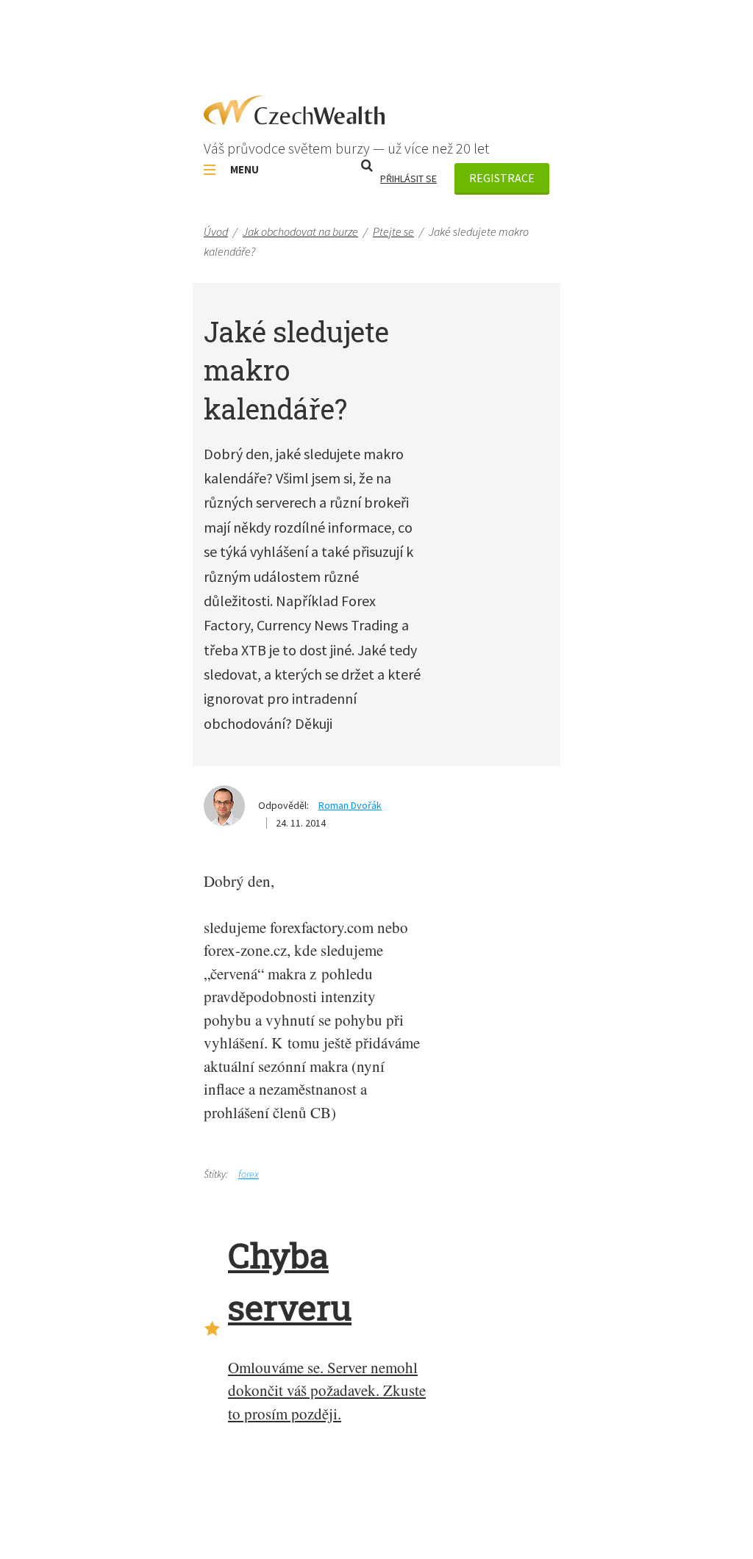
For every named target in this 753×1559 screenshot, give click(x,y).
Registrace (502, 177)
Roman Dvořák (350, 805)
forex (248, 1174)
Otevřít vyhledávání (367, 165)
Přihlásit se (408, 178)
